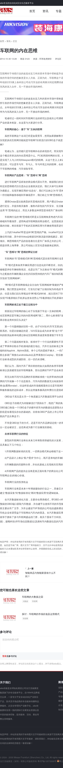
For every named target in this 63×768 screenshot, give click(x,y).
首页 (32, 11)
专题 (59, 11)
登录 (4, 656)
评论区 (58, 58)
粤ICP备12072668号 (47, 761)
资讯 (45, 11)
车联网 (34, 601)
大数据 (25, 601)
